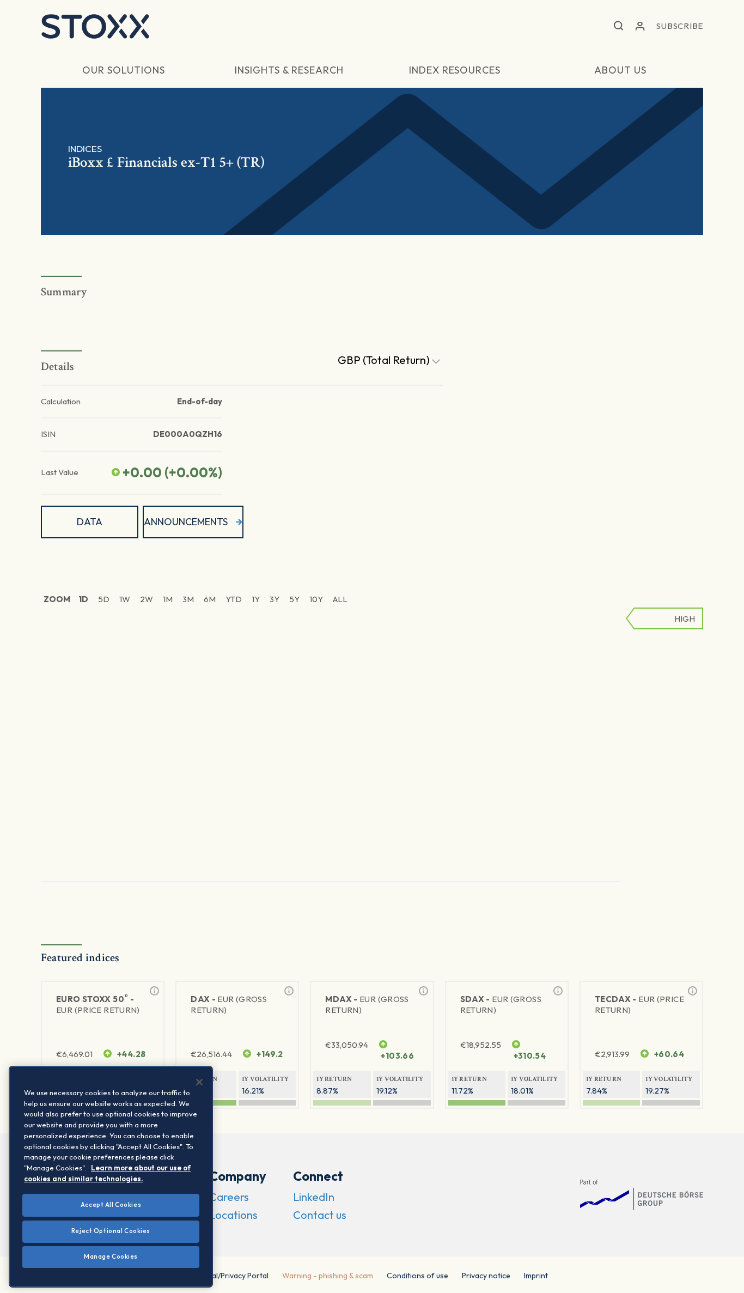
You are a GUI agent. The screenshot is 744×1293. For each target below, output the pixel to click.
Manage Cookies (111, 1256)
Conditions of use (417, 1275)
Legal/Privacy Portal (234, 1275)
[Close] (199, 1082)
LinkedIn (313, 1197)
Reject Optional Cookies (110, 1231)
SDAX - (500, 1004)
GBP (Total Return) (385, 360)
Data (89, 521)
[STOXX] (95, 26)
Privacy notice (486, 1275)
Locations (233, 1215)
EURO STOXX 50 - (98, 1004)
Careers (229, 1197)
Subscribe (679, 26)
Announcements (186, 521)
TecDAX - (639, 1004)
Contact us (319, 1215)
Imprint (536, 1275)
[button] (618, 26)
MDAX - (366, 1004)
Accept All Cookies (111, 1205)
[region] (111, 1177)
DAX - (229, 1004)
